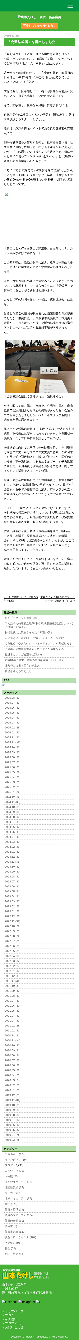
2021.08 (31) (13, 995)
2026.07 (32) (13, 702)
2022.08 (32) (13, 936)
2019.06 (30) (13, 1125)
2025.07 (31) (13, 762)
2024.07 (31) (13, 822)
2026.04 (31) (13, 717)
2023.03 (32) (13, 901)
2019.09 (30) (13, 1110)
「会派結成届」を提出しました (31, 42)
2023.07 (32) (13, 881)
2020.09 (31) (13, 1050)
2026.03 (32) (13, 722)
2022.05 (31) (13, 951)
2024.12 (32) (13, 797)
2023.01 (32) (13, 911)
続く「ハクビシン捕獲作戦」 (22, 618)
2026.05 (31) (13, 712)
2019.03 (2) (12, 1139)
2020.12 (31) (13, 1035)
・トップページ (12, 1311)
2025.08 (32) (13, 757)
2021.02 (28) (13, 1025)
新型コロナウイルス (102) (20, 1237)
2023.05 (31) (13, 891)
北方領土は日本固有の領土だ (22, 665)
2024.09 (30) (13, 812)
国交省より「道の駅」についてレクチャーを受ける (36, 638)
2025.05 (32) (13, 772)
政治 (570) (11, 1204)
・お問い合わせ (12, 1327)
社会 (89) (10, 1248)
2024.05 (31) (13, 831)
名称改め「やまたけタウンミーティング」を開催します (38, 643)
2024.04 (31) (13, 836)
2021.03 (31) (13, 1020)
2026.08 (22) (13, 697)
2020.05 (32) (13, 1070)
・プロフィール (12, 1323)
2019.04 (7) (12, 1134)
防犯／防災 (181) (15, 1254)
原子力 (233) (12, 1193)
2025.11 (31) (12, 742)
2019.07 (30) (13, 1120)
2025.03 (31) (13, 782)
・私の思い (9, 1319)
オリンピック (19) (16, 1159)
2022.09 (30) (13, 931)
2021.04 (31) (13, 1015)
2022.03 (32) (13, 961)
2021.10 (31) (13, 985)
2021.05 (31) (13, 1010)
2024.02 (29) (13, 846)
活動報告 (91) (13, 1242)
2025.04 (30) (13, 777)
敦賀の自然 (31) (14, 1220)
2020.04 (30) (13, 1075)
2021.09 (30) (13, 990)
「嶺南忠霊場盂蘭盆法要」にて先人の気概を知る (34, 649)
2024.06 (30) (13, 827)
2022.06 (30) (13, 946)
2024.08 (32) (13, 817)
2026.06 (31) (13, 707)
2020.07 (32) (13, 1060)
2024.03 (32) (13, 841)
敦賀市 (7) (11, 1226)
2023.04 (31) (13, 896)
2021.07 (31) (13, 1000)
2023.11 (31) (12, 861)
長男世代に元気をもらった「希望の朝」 (29, 632)
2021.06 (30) (13, 1005)
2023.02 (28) (13, 906)
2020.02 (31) (13, 1085)
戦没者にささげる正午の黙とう (23, 654)
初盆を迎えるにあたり (18, 671)
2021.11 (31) (12, 980)
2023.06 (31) (13, 886)
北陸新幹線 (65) (14, 1187)
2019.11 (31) (12, 1100)
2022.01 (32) (13, 971)
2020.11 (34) (12, 1040)
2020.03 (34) (13, 1080)
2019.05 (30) (13, 1130)
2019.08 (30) (13, 1115)
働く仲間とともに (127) (19, 1181)
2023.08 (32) (13, 876)
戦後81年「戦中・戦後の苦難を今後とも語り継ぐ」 (36, 660)
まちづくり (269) (15, 1170)
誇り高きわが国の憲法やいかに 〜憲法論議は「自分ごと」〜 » (57, 601)
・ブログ (8, 1315)
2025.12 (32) (13, 737)
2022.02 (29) (13, 966)
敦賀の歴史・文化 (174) (19, 1215)
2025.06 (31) (13, 767)
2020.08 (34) (13, 1055)
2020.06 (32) (13, 1065)
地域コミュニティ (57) (18, 1198)
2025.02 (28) (13, 787)
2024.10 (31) (13, 807)
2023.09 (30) (13, 871)
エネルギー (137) (15, 1154)
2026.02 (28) (13, 727)
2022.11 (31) (12, 921)
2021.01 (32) (13, 1030)
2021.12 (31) (13, 976)
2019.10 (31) (13, 1105)
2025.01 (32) (13, 792)
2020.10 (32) (13, 1045)
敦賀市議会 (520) (15, 1231)
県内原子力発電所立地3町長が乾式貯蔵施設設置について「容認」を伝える (39, 625)
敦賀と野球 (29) (14, 1209)
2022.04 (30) (13, 956)
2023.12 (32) (13, 856)
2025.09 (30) (13, 752)
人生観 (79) (12, 1176)
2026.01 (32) (13, 732)
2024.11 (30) (12, 802)
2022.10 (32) (13, 926)
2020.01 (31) (13, 1090)
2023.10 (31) (13, 866)
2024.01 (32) (13, 851)
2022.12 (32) (13, 916)
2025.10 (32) (13, 747)
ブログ (9, 1165)
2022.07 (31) (13, 941)
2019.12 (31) (13, 1095)
